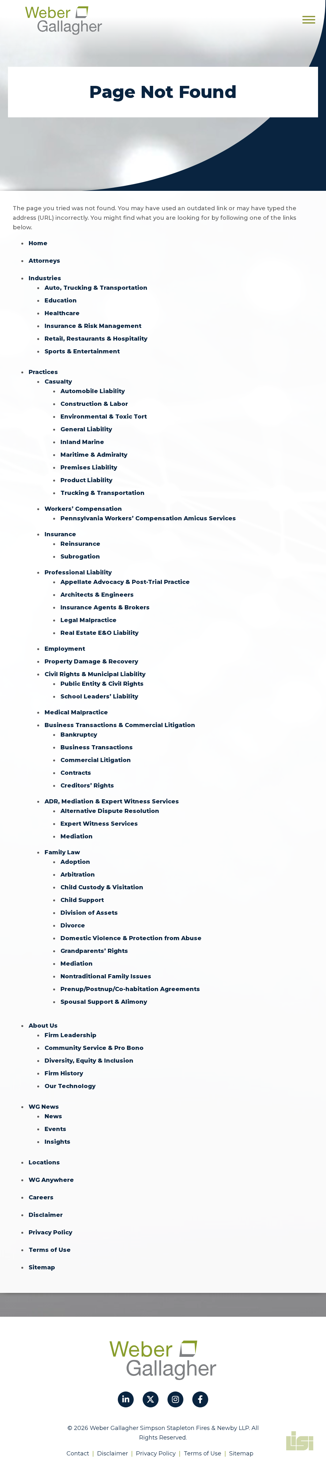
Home (38, 243)
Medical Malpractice (76, 712)
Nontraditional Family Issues (105, 976)
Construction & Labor (94, 403)
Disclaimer (46, 1214)
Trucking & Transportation (102, 492)
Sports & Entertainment (82, 351)
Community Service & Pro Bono (94, 1047)
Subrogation (80, 556)
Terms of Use (50, 1249)
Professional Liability (78, 572)
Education (61, 300)
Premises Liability (88, 467)
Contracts (75, 772)
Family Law (62, 852)
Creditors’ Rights (87, 785)
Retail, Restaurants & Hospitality (96, 338)
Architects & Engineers (97, 594)
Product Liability (86, 480)
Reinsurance (80, 543)
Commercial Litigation (95, 760)
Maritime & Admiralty (93, 454)
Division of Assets (89, 912)
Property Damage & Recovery (91, 661)
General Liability (86, 429)
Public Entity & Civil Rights (102, 683)
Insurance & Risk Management (93, 326)
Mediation (76, 836)
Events (55, 1129)
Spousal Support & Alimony (103, 1001)
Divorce (72, 925)
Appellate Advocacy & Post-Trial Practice (125, 582)
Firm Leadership (70, 1035)
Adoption (75, 861)
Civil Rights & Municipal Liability (95, 674)
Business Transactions (96, 747)
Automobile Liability (92, 391)
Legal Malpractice (88, 620)
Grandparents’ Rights (94, 950)
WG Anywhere (51, 1179)
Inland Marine (82, 442)
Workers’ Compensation (83, 508)
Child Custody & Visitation (101, 887)
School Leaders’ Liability (99, 696)
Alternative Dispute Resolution (109, 811)
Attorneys (44, 260)
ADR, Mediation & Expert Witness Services (112, 801)
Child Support (82, 900)
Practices (43, 372)
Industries (45, 278)
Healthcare (62, 313)
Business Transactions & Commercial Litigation (120, 725)
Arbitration (77, 874)
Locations (44, 1162)
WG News (44, 1106)
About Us (43, 1025)
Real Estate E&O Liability (99, 632)
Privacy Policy (50, 1232)
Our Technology (70, 1086)
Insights (57, 1141)
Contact (78, 1453)
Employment (65, 648)
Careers (41, 1197)
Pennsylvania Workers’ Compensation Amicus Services (148, 518)
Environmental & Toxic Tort (103, 416)
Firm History (64, 1073)
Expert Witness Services (99, 823)
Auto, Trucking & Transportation (96, 287)
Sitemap (42, 1267)
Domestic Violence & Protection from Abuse (131, 938)
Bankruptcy (78, 734)
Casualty (58, 381)
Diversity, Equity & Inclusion (89, 1060)
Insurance (60, 534)
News (53, 1116)
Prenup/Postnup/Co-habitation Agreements (130, 989)
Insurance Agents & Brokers (105, 607)
